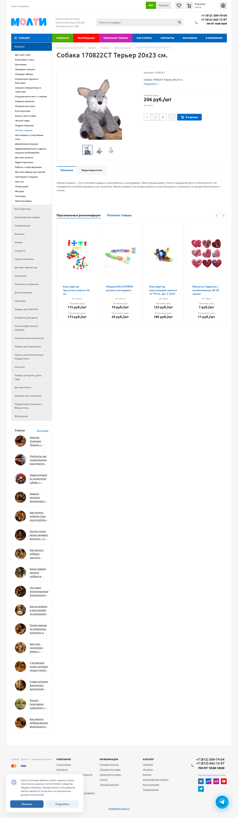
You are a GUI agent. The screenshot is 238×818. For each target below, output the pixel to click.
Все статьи (42, 430)
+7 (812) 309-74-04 (214, 16)
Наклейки (20, 301)
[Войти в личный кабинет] (223, 5)
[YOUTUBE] (224, 781)
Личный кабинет (109, 784)
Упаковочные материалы (29, 338)
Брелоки (20, 234)
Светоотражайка (24, 259)
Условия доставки (110, 769)
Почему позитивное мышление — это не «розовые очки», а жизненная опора (38, 704)
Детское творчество (26, 267)
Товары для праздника (28, 346)
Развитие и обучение (27, 284)
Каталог (24, 38)
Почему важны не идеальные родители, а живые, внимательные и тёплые (38, 629)
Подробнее (62, 804)
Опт (151, 5)
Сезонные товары (115, 38)
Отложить (171, 117)
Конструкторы (23, 209)
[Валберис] (216, 781)
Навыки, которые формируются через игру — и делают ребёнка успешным (38, 497)
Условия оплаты (109, 764)
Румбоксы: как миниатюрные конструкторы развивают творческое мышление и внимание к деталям (38, 460)
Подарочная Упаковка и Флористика (28, 406)
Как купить (144, 38)
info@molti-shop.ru (119, 808)
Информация (109, 759)
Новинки (62, 38)
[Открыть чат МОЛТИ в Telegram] (222, 802)
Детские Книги (23, 387)
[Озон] (208, 781)
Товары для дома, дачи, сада (28, 377)
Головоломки (22, 225)
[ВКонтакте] (201, 781)
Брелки (147, 774)
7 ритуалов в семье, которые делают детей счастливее (39, 666)
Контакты (167, 38)
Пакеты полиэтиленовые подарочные (29, 356)
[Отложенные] (179, 5)
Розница (164, 5)
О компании (214, 38)
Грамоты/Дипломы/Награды (26, 328)
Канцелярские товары (27, 217)
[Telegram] (201, 789)
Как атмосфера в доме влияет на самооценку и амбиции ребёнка (38, 610)
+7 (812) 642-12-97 (214, 20)
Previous (217, 215)
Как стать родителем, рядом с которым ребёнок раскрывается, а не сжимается (39, 648)
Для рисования (23, 292)
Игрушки (20, 46)
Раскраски (20, 275)
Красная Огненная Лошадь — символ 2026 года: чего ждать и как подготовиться (38, 441)
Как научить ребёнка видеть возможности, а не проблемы (39, 723)
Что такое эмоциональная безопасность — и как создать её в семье (39, 591)
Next (224, 215)
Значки (19, 242)
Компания (64, 759)
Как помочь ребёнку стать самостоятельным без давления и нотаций (39, 516)
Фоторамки (21, 416)
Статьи (103, 779)
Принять (27, 804)
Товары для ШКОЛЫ (26, 309)
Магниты (20, 367)
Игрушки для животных (28, 395)
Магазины (190, 38)
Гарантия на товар (110, 774)
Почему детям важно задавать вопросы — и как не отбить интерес (39, 535)
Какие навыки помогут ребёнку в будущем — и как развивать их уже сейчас (38, 573)
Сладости (20, 250)
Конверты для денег (26, 317)
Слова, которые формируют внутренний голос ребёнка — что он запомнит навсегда (39, 685)
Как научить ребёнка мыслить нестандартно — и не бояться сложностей (38, 554)
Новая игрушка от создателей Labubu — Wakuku (38, 479)
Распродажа (86, 38)
